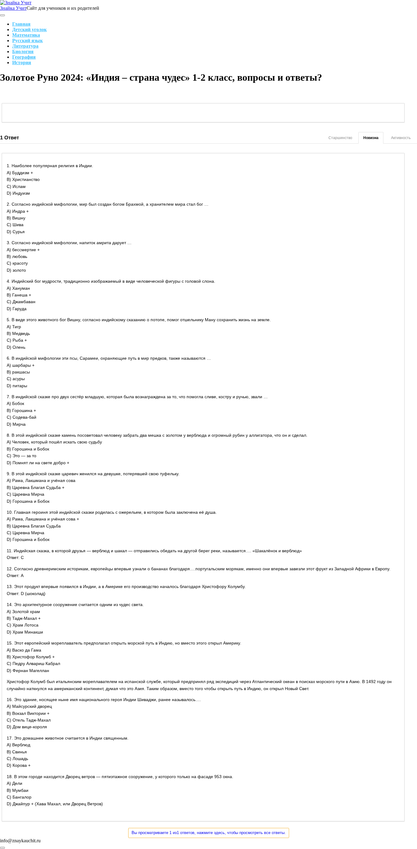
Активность (401, 138)
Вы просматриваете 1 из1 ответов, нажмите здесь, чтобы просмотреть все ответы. (209, 832)
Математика (26, 35)
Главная (21, 24)
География (24, 57)
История (21, 62)
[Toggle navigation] (2, 15)
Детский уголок (29, 29)
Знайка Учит (13, 8)
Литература (25, 46)
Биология (23, 51)
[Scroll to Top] (2, 848)
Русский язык (27, 40)
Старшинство (340, 138)
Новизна (371, 138)
